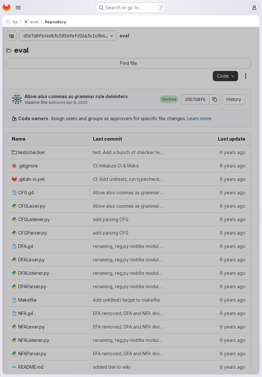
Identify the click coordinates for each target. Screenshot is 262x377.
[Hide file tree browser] (11, 36)
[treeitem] (53, 60)
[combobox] (52, 48)
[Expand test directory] (11, 60)
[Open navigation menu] (18, 8)
